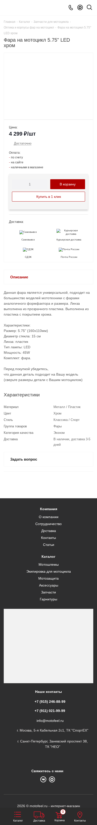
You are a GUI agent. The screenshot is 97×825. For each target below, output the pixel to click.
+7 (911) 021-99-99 (50, 711)
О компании (48, 517)
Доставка (48, 531)
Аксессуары (48, 585)
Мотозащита (48, 578)
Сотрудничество (48, 524)
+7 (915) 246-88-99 (50, 702)
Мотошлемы (49, 564)
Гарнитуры (48, 599)
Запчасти (48, 592)
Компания (48, 509)
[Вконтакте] (44, 779)
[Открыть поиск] (89, 8)
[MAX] (80, 8)
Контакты (48, 538)
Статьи (48, 545)
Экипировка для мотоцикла (48, 571)
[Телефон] (70, 8)
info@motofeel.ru (50, 721)
